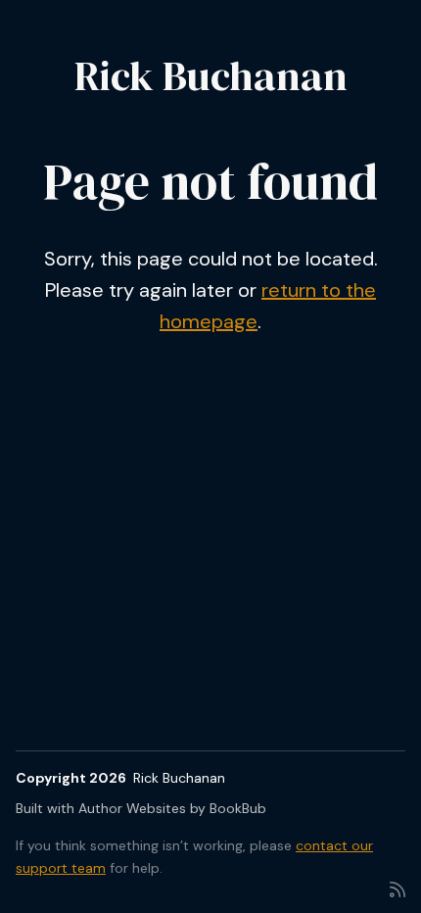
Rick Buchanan (211, 75)
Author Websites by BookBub (172, 808)
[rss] (397, 888)
